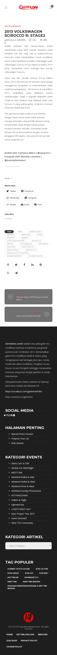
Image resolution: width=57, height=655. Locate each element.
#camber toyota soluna (18, 569)
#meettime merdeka (31, 582)
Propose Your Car (20, 439)
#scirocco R (31, 250)
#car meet (43, 573)
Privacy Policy (29, 640)
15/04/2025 (21, 40)
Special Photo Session (22, 434)
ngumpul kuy (17, 505)
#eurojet (11, 238)
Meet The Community (22, 523)
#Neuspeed (43, 244)
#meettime (12, 582)
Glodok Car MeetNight (22, 468)
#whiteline (25, 235)
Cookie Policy (14, 647)
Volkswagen (13, 26)
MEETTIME (16, 473)
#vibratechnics (35, 232)
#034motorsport (14, 256)
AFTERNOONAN (19, 495)
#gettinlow (12, 577)
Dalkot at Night (18, 500)
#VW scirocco (28, 247)
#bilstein (10, 235)
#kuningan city (31, 577)
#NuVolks (11, 247)
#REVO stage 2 (13, 250)
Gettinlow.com (25, 634)
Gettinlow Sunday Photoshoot (26, 491)
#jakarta (25, 238)
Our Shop (11, 640)
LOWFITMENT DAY (21, 509)
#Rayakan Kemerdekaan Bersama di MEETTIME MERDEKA (27, 587)
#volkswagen (26, 244)
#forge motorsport (16, 241)
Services (42, 634)
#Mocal (10, 244)
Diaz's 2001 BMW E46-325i (28, 316)
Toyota (22, 294)
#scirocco (36, 241)
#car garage (13, 573)
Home (9, 634)
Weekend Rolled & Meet (23, 482)
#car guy (29, 573)
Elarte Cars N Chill (20, 463)
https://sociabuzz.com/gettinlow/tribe (23, 391)
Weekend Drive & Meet (22, 486)
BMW (37, 313)
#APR (20, 232)
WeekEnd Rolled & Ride (22, 477)
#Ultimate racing (36, 256)
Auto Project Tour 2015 (23, 514)
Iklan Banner (17, 443)
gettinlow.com (10, 40)
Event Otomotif (19, 518)
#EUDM (40, 235)
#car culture (42, 569)
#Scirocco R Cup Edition (17, 253)
